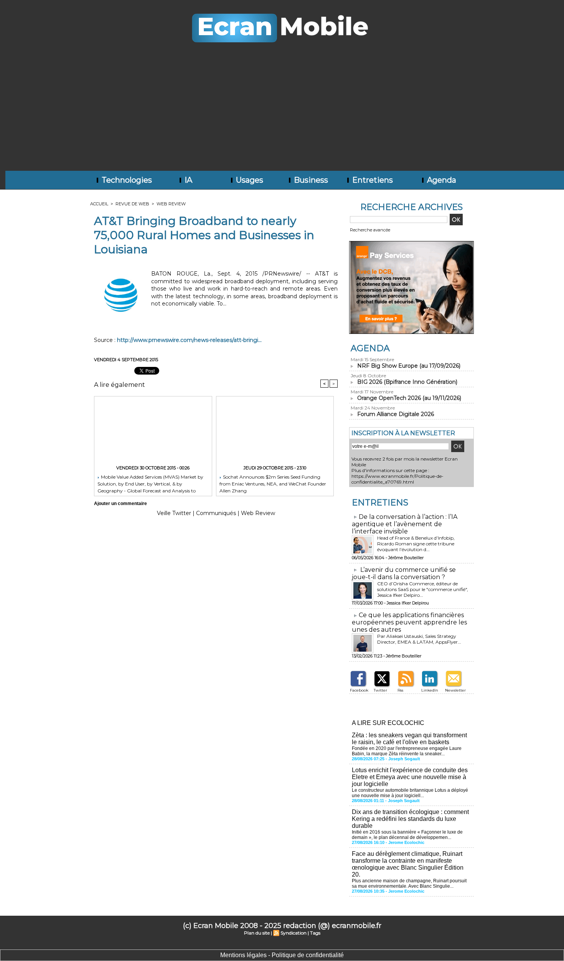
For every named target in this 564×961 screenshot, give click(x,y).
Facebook (359, 690)
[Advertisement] (282, 113)
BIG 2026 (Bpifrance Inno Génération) (407, 381)
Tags (315, 933)
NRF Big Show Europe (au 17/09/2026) (408, 365)
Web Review (171, 203)
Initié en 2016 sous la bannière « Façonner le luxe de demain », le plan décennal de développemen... (407, 834)
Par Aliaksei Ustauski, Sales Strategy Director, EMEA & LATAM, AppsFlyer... (419, 639)
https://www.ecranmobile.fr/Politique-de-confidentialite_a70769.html (397, 479)
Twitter (380, 690)
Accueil (99, 203)
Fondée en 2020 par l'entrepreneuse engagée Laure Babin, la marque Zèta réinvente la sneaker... (407, 751)
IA (187, 180)
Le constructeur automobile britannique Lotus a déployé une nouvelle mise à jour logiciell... (410, 793)
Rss (400, 690)
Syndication (293, 933)
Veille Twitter (174, 513)
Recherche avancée (370, 230)
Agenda (440, 180)
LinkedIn (429, 690)
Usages (248, 180)
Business (310, 180)
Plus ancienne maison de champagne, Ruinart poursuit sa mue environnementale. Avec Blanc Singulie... (409, 883)
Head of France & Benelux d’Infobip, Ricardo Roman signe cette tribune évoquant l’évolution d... (416, 543)
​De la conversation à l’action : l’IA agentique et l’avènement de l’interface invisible (404, 524)
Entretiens (371, 180)
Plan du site (257, 933)
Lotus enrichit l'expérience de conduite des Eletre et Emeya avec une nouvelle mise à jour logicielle (410, 777)
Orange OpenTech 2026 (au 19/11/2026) (409, 398)
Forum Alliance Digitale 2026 (395, 414)
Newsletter (455, 690)
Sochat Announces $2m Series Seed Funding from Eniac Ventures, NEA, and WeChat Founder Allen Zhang (272, 483)
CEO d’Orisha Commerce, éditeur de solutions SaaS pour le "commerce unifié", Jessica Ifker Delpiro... (422, 589)
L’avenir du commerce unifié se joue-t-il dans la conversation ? (404, 573)
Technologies (126, 180)
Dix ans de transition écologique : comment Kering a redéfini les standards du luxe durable (410, 819)
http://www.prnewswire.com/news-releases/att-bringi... (189, 340)
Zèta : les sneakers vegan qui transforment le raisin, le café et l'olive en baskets (409, 738)
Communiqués (216, 513)
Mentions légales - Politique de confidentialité (282, 955)
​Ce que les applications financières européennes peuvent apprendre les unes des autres (409, 622)
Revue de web (132, 203)
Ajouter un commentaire (120, 503)
